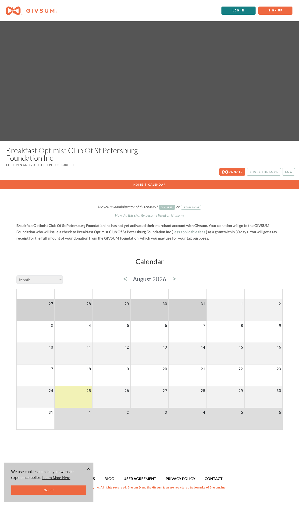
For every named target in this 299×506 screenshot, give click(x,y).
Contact (214, 478)
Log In (238, 10)
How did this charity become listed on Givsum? (149, 215)
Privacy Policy (180, 478)
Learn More (191, 207)
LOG (288, 171)
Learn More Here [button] (56, 478)
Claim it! (167, 207)
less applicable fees (189, 232)
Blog (109, 478)
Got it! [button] (49, 490)
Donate (235, 171)
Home (138, 184)
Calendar (157, 184)
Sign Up (275, 10)
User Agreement (140, 478)
